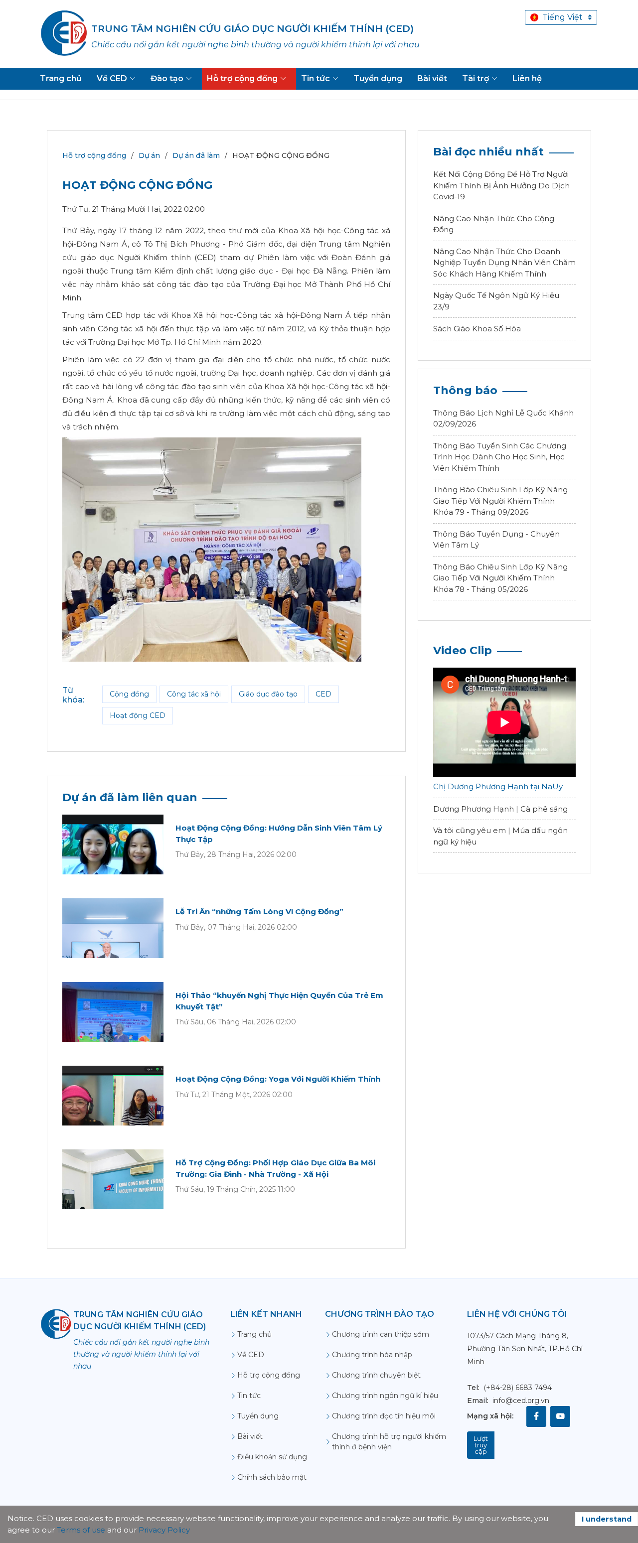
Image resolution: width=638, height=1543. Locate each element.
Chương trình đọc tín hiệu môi (384, 1415)
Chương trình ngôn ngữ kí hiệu (385, 1395)
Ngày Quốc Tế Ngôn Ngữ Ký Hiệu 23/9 (496, 300)
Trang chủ (254, 1334)
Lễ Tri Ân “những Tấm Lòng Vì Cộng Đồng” (259, 911)
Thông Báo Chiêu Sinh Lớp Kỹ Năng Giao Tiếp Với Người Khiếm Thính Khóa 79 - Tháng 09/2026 (500, 501)
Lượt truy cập (481, 1444)
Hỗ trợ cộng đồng (94, 155)
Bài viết (250, 1436)
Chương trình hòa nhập (372, 1354)
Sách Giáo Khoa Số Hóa (477, 328)
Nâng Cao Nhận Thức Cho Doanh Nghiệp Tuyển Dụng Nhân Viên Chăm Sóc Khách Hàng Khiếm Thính (504, 263)
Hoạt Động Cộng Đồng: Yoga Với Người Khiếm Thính (277, 1079)
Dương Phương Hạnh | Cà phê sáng (500, 809)
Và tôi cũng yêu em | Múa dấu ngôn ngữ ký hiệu (500, 836)
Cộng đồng (129, 694)
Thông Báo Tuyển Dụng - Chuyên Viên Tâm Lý (496, 539)
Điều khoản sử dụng (272, 1456)
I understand (607, 1519)
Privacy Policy (164, 1530)
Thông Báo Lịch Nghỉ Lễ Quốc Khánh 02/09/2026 (503, 418)
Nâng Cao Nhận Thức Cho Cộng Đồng (493, 224)
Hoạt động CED (137, 715)
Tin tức (249, 1395)
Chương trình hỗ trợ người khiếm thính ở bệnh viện (389, 1441)
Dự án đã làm (196, 155)
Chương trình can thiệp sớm (380, 1334)
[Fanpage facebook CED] (536, 1416)
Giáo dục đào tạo (268, 694)
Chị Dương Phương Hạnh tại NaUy (498, 786)
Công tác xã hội (194, 694)
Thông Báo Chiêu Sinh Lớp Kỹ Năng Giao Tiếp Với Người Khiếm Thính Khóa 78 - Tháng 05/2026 (500, 578)
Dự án (149, 155)
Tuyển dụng (258, 1415)
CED (323, 694)
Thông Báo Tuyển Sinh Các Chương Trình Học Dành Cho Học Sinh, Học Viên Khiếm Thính (499, 457)
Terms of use (81, 1530)
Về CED (250, 1354)
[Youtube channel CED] (560, 1416)
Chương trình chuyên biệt (376, 1375)
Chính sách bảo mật (272, 1477)
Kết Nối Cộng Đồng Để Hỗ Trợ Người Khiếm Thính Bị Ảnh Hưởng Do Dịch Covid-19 (501, 185)
